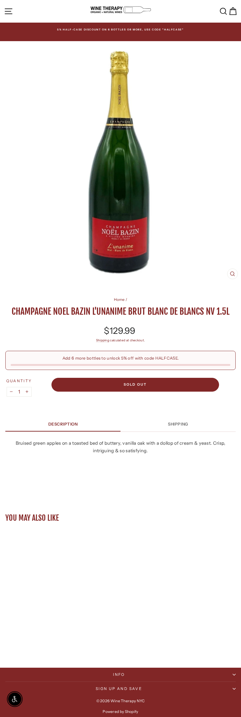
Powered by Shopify (120, 711)
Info (119, 674)
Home (119, 299)
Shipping (102, 340)
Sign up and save (119, 688)
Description (63, 423)
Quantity (19, 380)
